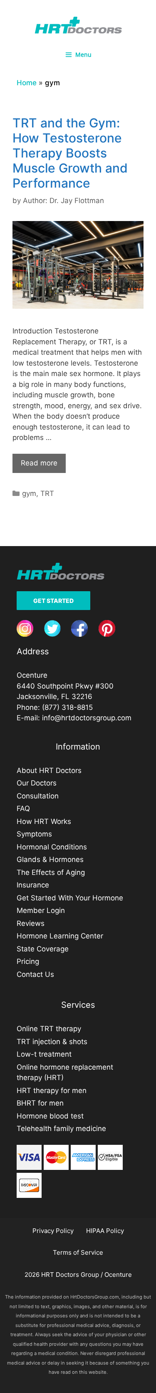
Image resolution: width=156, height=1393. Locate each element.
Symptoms (34, 834)
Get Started (53, 600)
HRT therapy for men (52, 1090)
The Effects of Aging (51, 872)
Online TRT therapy (49, 1028)
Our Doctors (37, 783)
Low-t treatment (44, 1054)
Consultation (38, 796)
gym (29, 493)
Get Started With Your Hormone (70, 898)
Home (27, 83)
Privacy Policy (53, 1231)
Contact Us (35, 974)
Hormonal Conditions (52, 847)
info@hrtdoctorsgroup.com (86, 718)
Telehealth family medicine (61, 1128)
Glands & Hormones (50, 859)
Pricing (28, 961)
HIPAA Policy (105, 1231)
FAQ (23, 808)
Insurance (33, 885)
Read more (39, 463)
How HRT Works (44, 821)
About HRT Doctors (49, 770)
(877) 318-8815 (67, 707)
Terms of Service (78, 1252)
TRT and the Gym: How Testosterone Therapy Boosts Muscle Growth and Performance (70, 153)
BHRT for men (40, 1103)
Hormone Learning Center (60, 936)
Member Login (41, 910)
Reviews (31, 923)
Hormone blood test (50, 1116)
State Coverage (43, 949)
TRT (47, 493)
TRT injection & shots (52, 1041)
